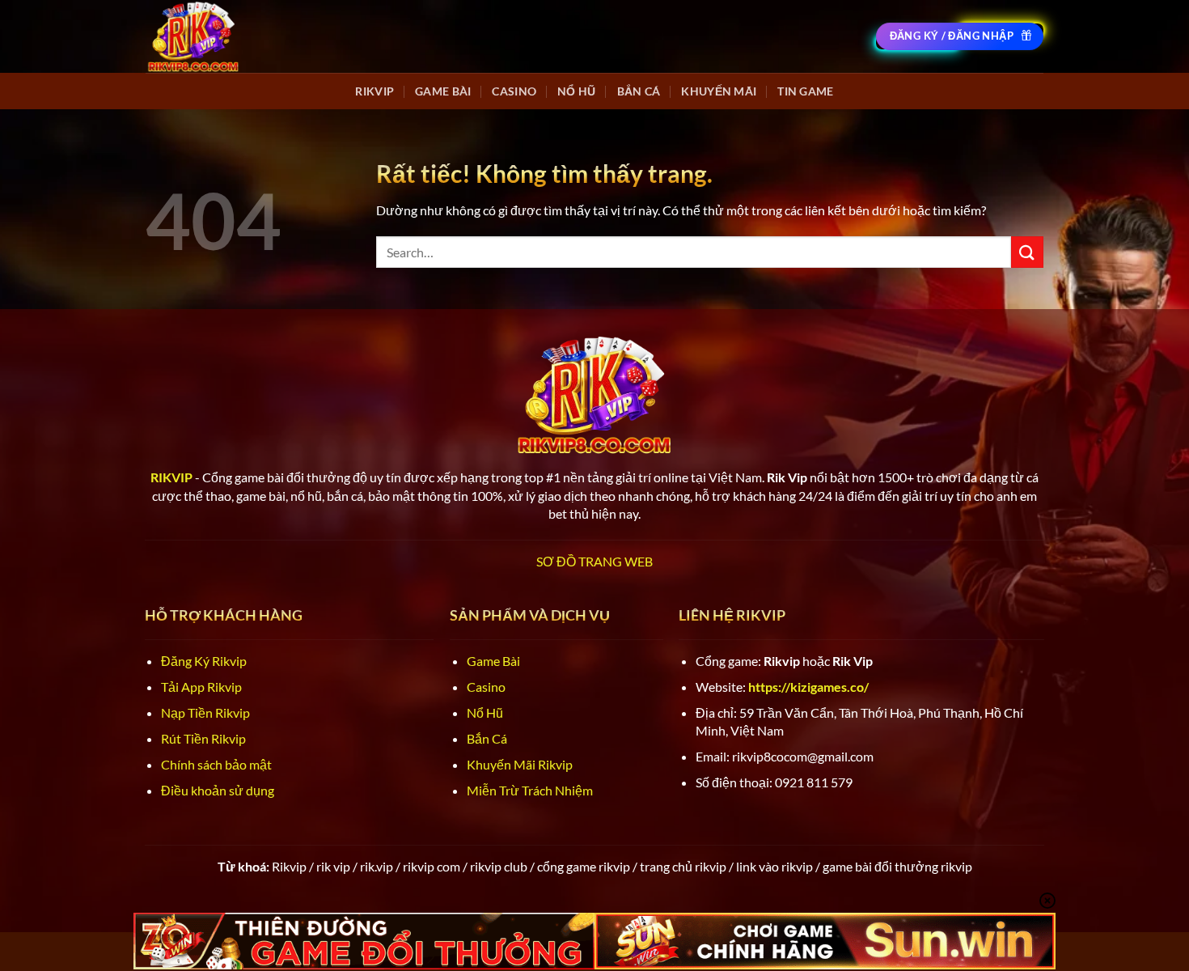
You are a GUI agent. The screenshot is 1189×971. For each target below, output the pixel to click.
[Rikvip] (193, 36)
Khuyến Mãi (718, 91)
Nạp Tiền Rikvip (205, 712)
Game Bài (443, 91)
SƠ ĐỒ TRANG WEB (594, 561)
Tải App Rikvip (201, 686)
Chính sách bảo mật (216, 764)
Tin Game (805, 91)
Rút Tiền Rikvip (203, 738)
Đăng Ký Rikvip (204, 660)
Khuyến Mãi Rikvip (520, 764)
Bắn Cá (639, 91)
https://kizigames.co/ (808, 686)
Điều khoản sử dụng (217, 790)
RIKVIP (374, 91)
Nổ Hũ (576, 91)
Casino (514, 91)
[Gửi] (1027, 252)
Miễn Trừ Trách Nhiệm (530, 790)
